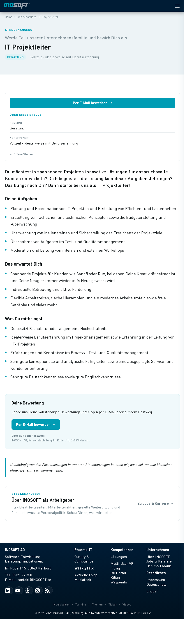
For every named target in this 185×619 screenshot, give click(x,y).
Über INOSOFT (158, 556)
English (152, 591)
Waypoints (119, 582)
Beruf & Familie (159, 566)
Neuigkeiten (61, 604)
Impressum (155, 579)
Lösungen (119, 556)
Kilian (115, 577)
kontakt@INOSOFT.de (34, 579)
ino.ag (115, 568)
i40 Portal (118, 573)
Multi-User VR (122, 563)
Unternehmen (157, 549)
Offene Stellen (23, 154)
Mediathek (82, 579)
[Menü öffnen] (177, 6)
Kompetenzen (122, 549)
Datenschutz (156, 584)
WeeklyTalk (84, 568)
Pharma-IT (83, 549)
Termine (80, 604)
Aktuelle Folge (85, 575)
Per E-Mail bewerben (90, 103)
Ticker (113, 604)
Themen (97, 604)
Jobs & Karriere (159, 561)
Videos (127, 604)
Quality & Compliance (83, 559)
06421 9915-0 (22, 575)
